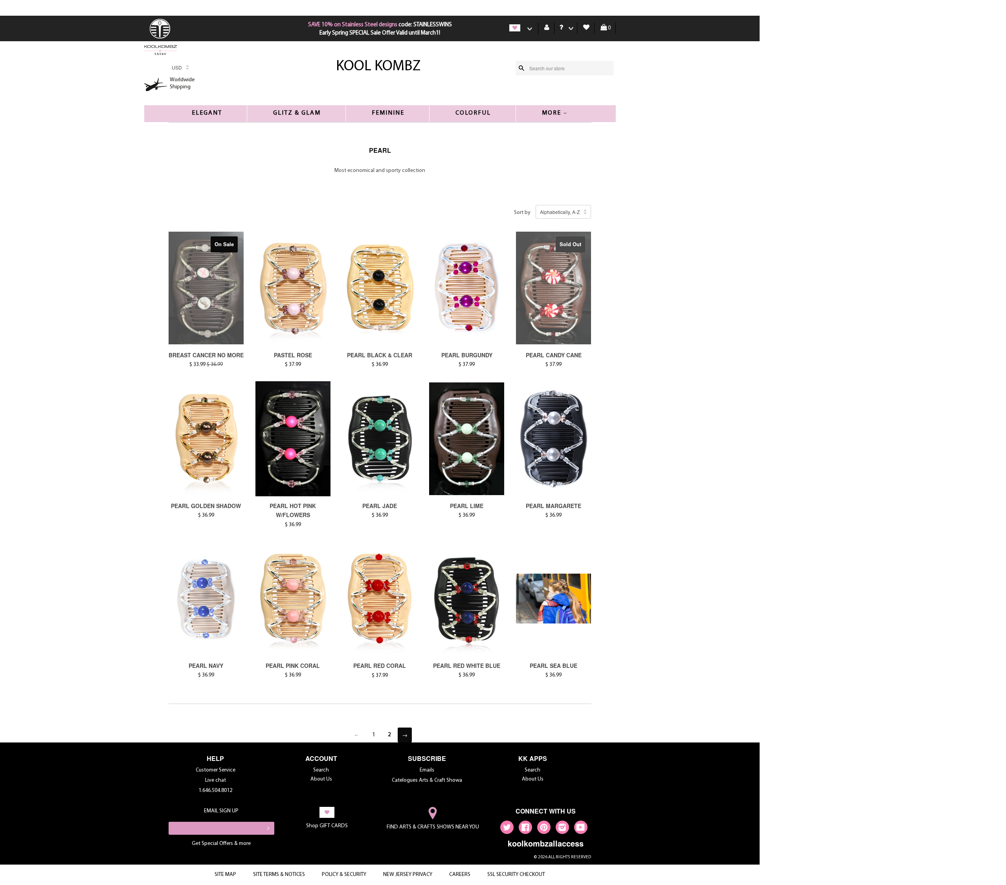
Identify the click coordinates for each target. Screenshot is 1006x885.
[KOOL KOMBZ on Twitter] (507, 829)
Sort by (522, 213)
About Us (321, 779)
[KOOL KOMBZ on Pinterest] (544, 829)
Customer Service (215, 770)
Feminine (388, 113)
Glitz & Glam (297, 113)
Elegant (207, 113)
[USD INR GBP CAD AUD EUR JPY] (180, 70)
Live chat (215, 780)
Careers (459, 875)
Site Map (225, 875)
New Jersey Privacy (407, 875)
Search (321, 770)
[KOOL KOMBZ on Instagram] (562, 829)
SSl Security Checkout (516, 875)
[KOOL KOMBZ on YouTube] (580, 829)
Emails (427, 770)
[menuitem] (160, 37)
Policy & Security (344, 875)
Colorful (473, 113)
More (552, 113)
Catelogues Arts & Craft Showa (427, 780)
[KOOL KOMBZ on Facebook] (525, 829)
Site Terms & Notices (279, 875)
